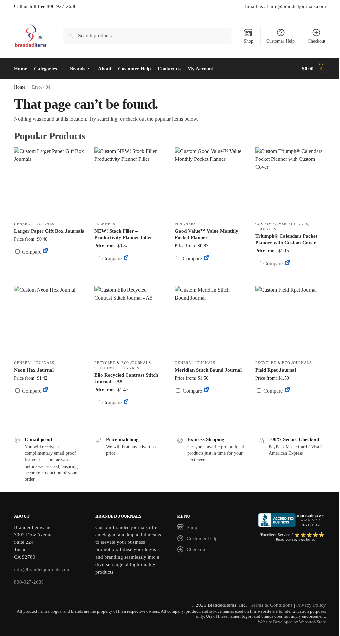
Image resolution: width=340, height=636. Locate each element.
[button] (314, 69)
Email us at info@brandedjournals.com (285, 6)
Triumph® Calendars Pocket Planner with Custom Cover (286, 239)
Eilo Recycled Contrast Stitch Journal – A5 (126, 378)
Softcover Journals (116, 368)
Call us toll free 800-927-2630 (45, 6)
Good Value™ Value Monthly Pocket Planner (206, 234)
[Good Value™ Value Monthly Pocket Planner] (210, 182)
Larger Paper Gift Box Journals (49, 231)
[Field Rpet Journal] (290, 321)
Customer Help (280, 41)
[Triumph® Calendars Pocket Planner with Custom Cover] (290, 182)
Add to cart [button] (49, 264)
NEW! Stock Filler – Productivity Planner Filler (123, 234)
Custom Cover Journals (281, 224)
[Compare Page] (45, 252)
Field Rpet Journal (275, 370)
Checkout (316, 41)
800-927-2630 (29, 582)
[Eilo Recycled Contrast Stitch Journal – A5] (129, 321)
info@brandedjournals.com (42, 569)
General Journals (34, 224)
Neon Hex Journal (34, 370)
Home (19, 87)
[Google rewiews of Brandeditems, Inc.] (292, 536)
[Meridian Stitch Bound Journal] (210, 321)
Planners (104, 224)
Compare (31, 252)
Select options (210, 274)
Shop (248, 41)
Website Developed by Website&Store (292, 622)
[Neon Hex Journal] (49, 321)
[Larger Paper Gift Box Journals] (49, 182)
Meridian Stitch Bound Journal (208, 370)
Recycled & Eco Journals (122, 363)
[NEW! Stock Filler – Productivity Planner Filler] (129, 182)
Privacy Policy (311, 605)
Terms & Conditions (272, 605)
